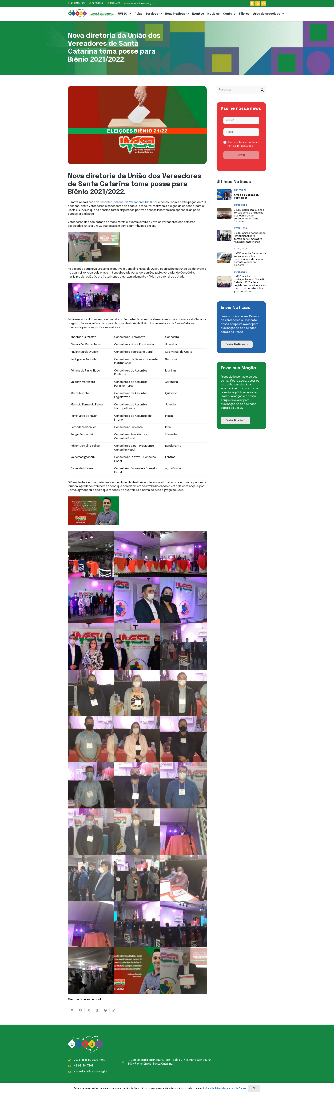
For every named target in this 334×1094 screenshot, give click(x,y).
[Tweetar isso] (89, 1010)
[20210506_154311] (137, 693)
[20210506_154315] (183, 693)
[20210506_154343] (137, 785)
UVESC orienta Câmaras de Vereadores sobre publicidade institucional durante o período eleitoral (250, 259)
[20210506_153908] (137, 924)
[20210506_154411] (183, 831)
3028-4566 (80, 1060)
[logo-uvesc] (91, 14)
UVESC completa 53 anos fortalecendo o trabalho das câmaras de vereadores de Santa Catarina (249, 216)
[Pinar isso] (105, 1010)
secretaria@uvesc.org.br (90, 1071)
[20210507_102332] (183, 554)
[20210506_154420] (91, 878)
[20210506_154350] (183, 785)
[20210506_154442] (137, 878)
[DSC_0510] (137, 600)
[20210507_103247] (137, 646)
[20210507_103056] (91, 600)
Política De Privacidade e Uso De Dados (224, 1088)
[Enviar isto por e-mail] (72, 1010)
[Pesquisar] (262, 90)
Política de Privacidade (240, 146)
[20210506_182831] (183, 970)
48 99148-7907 (83, 1065)
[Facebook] (252, 3)
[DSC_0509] (183, 600)
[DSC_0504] (137, 554)
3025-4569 (98, 1060)
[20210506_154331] (183, 739)
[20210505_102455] (91, 970)
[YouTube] (263, 3)
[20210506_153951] (183, 878)
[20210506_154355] (91, 831)
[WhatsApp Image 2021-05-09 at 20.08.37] (137, 970)
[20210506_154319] (91, 739)
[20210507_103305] (91, 646)
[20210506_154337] (91, 785)
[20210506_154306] (91, 693)
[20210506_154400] (137, 831)
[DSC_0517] (91, 554)
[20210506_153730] (183, 924)
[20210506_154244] (183, 646)
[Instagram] (257, 3)
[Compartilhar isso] (80, 1010)
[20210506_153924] (91, 924)
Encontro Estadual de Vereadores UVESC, (127, 202)
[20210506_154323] (137, 739)
